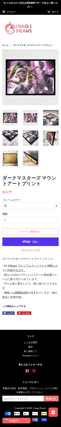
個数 (5, 213)
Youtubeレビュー (30, 355)
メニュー (10, 11)
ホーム (5, 45)
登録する (51, 398)
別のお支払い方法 (30, 250)
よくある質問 (30, 342)
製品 (30, 347)
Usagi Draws (39, 408)
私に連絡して (30, 351)
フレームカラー (11, 199)
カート (55, 11)
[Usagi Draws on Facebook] (27, 371)
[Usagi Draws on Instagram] (34, 371)
